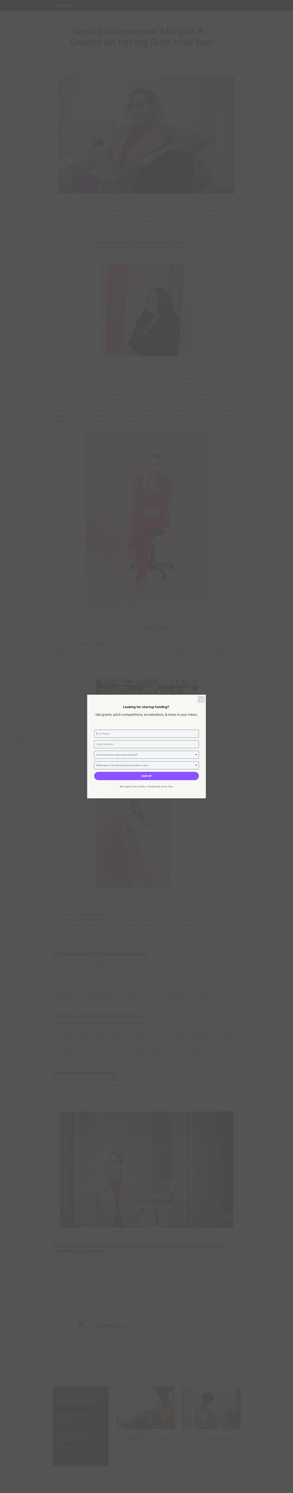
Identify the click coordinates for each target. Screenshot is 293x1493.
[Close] (201, 699)
